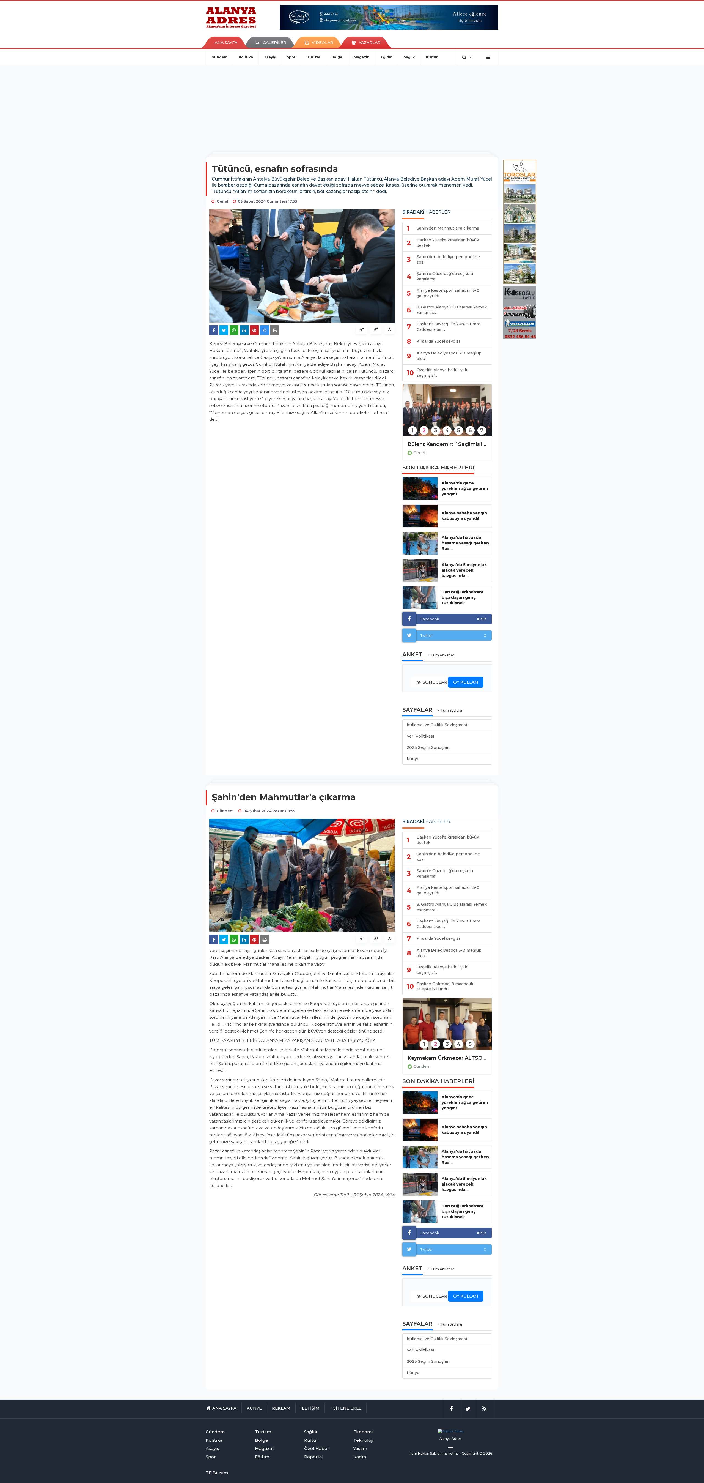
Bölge (336, 57)
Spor (291, 57)
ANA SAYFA (226, 42)
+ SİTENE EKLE (345, 1408)
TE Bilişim (217, 1472)
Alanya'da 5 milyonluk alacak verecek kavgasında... (464, 570)
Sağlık (409, 57)
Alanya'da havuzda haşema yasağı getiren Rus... (465, 543)
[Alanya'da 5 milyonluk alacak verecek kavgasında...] (420, 570)
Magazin (362, 57)
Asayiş (270, 57)
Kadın (359, 1456)
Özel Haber (316, 1448)
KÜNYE (254, 1408)
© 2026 (485, 1453)
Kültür (432, 57)
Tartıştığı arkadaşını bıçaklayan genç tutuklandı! (462, 597)
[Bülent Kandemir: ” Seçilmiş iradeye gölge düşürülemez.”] (447, 414)
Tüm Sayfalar (452, 710)
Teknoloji (363, 1440)
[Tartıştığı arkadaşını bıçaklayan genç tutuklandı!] (420, 597)
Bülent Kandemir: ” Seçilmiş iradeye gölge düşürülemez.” (447, 444)
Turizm (313, 57)
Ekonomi (363, 1431)
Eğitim (386, 57)
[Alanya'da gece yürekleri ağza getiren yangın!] (420, 488)
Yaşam (360, 1448)
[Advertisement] (352, 105)
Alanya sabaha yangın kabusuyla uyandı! (464, 515)
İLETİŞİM (310, 1408)
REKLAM (281, 1408)
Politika (246, 57)
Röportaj (313, 1456)
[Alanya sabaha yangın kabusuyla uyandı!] (420, 516)
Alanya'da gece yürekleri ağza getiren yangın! (465, 488)
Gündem (219, 57)
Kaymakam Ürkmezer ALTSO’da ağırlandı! (447, 1058)
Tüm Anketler (442, 655)
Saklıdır (436, 1453)
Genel (419, 452)
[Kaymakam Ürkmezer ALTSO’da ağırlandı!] (447, 1027)
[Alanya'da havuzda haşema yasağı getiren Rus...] (420, 543)
